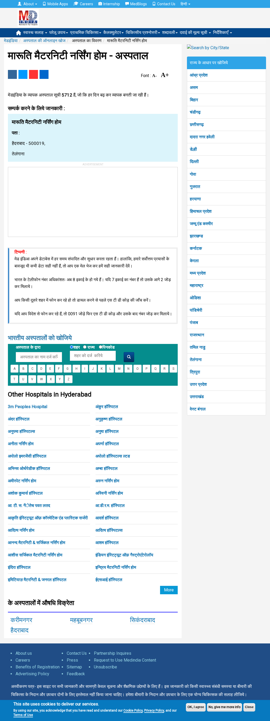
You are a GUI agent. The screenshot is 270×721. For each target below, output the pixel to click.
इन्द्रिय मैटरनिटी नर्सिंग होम (115, 567)
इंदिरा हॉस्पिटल (19, 567)
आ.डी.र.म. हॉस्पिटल (110, 505)
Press (72, 660)
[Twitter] (22, 74)
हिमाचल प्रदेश (200, 211)
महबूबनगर (81, 620)
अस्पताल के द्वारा (28, 347)
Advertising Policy (32, 673)
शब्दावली (168, 32)
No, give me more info (224, 707)
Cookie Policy (133, 710)
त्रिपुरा (195, 371)
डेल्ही (193, 149)
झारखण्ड (196, 235)
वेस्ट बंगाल (198, 409)
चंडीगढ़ (195, 112)
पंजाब (194, 322)
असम (194, 87)
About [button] (29, 4)
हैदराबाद (19, 630)
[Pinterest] (33, 74)
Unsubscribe (105, 666)
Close (249, 707)
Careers (86, 4)
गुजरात (195, 186)
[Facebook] (12, 74)
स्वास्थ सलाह (34, 32)
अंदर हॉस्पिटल (19, 419)
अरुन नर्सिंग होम (107, 480)
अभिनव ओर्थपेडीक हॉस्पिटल (29, 468)
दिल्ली (194, 161)
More (169, 589)
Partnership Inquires (112, 653)
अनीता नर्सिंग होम (20, 443)
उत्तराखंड (197, 396)
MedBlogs (138, 4)
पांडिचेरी (196, 310)
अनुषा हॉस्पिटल (107, 431)
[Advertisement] (47, 200)
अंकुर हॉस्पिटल (106, 406)
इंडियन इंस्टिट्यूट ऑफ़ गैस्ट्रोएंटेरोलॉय (124, 554)
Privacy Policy (154, 710)
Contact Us (166, 4)
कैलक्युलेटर (112, 32)
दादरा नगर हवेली (202, 136)
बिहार (194, 99)
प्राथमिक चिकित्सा (84, 32)
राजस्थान (197, 334)
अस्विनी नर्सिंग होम (109, 493)
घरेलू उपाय (57, 32)
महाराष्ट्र (196, 285)
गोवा (193, 174)
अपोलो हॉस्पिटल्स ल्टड (112, 456)
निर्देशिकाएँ (221, 32)
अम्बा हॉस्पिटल (106, 468)
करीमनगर (21, 620)
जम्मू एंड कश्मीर (201, 223)
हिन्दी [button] (184, 4)
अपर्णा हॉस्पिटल (107, 443)
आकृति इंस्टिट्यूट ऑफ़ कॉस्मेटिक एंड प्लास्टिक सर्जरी (48, 517)
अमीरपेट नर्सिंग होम (22, 480)
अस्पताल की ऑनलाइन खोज (44, 40)
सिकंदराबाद (142, 620)
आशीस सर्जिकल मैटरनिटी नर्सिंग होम (35, 554)
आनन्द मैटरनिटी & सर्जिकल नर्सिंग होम (36, 542)
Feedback (76, 673)
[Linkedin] (44, 74)
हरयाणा (195, 198)
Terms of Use (23, 715)
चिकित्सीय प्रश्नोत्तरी (141, 32)
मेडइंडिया (11, 40)
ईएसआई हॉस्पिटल (108, 579)
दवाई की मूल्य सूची (194, 32)
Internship (111, 4)
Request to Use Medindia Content (125, 660)
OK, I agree (195, 707)
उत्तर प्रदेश (198, 384)
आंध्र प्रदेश (199, 75)
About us (24, 653)
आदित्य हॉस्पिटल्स (109, 530)
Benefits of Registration (38, 666)
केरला (194, 260)
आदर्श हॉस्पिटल (107, 517)
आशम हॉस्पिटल (107, 542)
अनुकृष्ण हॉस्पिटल (108, 419)
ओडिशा (195, 297)
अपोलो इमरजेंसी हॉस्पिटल (27, 456)
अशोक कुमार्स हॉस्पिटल (25, 493)
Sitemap (74, 666)
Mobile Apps (57, 4)
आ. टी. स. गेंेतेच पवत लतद (29, 505)
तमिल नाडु (197, 347)
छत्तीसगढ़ (197, 124)
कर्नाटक (196, 248)
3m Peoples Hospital (27, 406)
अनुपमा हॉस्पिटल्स (21, 431)
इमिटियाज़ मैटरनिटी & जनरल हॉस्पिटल (37, 579)
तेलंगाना (196, 359)
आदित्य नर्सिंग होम (21, 530)
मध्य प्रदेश (198, 273)
